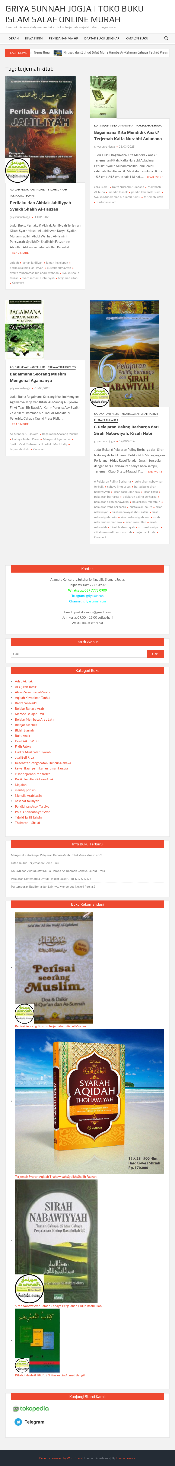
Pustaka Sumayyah (22, 195)
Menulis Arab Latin (28, 795)
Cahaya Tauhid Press (62, 367)
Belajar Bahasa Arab (29, 708)
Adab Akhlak (24, 681)
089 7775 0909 (96, 590)
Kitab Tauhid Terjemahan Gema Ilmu (35, 863)
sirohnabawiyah (148, 527)
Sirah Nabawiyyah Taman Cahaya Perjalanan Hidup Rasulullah (58, 1306)
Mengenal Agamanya (56, 439)
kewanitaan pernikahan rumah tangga (41, 768)
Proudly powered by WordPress (60, 1458)
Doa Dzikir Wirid (26, 741)
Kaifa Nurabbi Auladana (128, 187)
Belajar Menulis (26, 725)
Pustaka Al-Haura (106, 420)
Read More (20, 252)
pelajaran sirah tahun (146, 501)
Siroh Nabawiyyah (123, 527)
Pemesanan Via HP (63, 38)
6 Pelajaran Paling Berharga (112, 481)
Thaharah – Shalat (27, 823)
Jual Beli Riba (24, 757)
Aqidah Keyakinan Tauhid (27, 189)
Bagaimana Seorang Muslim (60, 434)
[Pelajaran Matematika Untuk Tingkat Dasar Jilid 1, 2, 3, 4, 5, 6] (147, 52)
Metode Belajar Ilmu (29, 714)
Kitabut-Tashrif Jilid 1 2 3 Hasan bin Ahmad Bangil (50, 1375)
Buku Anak (22, 735)
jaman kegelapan (57, 262)
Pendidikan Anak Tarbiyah (33, 806)
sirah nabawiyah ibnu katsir (130, 512)
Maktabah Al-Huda (149, 125)
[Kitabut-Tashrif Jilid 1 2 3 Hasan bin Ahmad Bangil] (37, 1340)
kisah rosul (151, 491)
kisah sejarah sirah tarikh (139, 413)
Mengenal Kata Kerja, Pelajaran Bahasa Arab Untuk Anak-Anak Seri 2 (56, 855)
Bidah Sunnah (57, 189)
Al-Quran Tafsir (25, 687)
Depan (14, 38)
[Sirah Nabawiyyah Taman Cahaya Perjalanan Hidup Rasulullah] (56, 1241)
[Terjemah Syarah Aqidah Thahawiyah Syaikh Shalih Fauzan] (89, 1101)
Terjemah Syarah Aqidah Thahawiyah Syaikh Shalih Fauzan (55, 1176)
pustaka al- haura (141, 507)
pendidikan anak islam (145, 192)
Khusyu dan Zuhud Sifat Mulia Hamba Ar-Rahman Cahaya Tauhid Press (86, 52)
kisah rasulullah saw (127, 491)
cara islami (101, 187)
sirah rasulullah (136, 522)
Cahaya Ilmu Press (106, 413)
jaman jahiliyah (32, 262)
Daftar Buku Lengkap (102, 38)
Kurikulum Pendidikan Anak (113, 125)
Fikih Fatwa (23, 746)
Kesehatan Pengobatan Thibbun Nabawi (43, 763)
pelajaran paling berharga (139, 496)
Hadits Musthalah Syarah (33, 752)
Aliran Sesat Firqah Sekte (32, 692)
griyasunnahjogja (20, 217)
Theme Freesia (125, 1458)
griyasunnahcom (94, 601)
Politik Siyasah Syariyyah (32, 812)
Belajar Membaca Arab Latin (35, 719)
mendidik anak (118, 192)
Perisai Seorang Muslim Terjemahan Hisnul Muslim (50, 1026)
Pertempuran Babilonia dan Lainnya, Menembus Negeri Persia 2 (53, 886)
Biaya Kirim (34, 38)
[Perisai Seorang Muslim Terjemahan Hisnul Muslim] (54, 967)
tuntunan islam (106, 202)
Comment (18, 282)
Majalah (20, 785)
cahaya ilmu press (119, 486)
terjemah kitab (67, 278)
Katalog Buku (137, 38)
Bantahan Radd (25, 703)
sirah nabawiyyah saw (135, 517)
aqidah (14, 262)
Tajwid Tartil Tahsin (28, 817)
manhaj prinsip (25, 790)
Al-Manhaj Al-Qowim (24, 434)
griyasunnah (95, 596)
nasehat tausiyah (27, 801)
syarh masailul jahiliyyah (38, 278)
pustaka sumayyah (59, 267)
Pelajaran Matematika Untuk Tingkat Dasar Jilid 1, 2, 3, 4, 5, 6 (51, 878)
